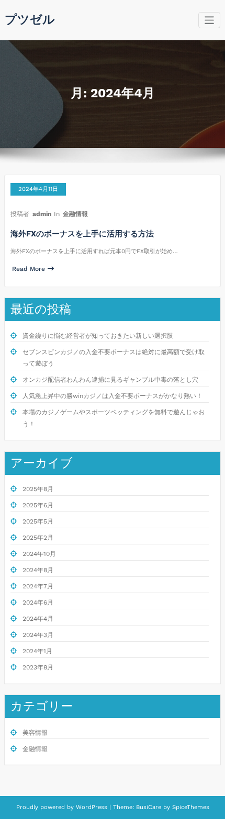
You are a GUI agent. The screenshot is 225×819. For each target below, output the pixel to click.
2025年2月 (37, 537)
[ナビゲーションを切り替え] (209, 20)
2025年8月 (37, 489)
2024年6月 (37, 602)
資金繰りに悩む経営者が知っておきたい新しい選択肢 (97, 335)
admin (41, 214)
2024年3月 (37, 635)
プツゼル (30, 19)
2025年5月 (37, 521)
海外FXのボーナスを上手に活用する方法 (82, 233)
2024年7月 (37, 586)
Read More (28, 268)
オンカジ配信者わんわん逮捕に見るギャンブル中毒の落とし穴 (110, 379)
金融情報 (75, 214)
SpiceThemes (189, 807)
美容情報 (35, 732)
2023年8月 (37, 667)
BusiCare (149, 807)
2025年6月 (37, 505)
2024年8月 (37, 570)
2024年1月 (37, 651)
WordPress (91, 807)
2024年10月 (39, 554)
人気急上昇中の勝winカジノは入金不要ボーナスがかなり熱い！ (112, 396)
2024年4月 (37, 618)
